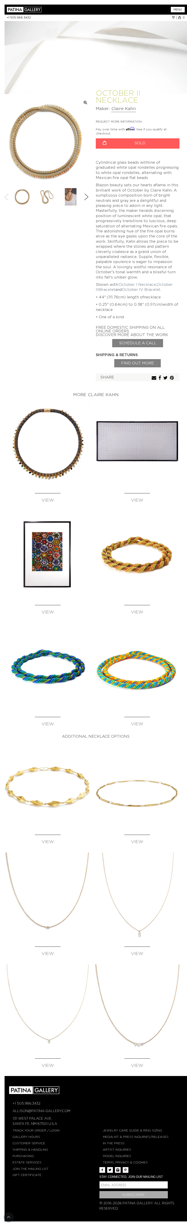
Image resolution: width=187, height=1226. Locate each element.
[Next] (86, 197)
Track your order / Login (36, 1130)
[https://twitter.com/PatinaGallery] (110, 1170)
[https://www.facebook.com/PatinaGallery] (102, 1170)
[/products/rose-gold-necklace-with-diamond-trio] (137, 1009)
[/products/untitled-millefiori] (47, 555)
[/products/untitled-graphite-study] (137, 444)
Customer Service (29, 1143)
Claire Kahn (123, 108)
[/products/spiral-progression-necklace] (137, 667)
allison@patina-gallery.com (41, 1111)
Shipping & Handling (30, 1149)
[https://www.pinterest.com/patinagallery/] (125, 1170)
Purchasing (23, 1156)
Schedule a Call (137, 343)
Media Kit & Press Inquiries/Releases (136, 1137)
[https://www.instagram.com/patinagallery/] (118, 1170)
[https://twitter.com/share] (166, 378)
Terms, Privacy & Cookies (125, 1162)
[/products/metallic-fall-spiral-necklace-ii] (137, 555)
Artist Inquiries (117, 1149)
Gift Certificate (27, 1175)
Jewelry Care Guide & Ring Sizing (132, 1130)
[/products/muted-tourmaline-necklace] (47, 444)
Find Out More (137, 363)
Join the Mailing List (31, 1169)
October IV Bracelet (141, 289)
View (48, 500)
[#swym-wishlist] (174, 17)
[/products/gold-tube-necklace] (137, 785)
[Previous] (7, 197)
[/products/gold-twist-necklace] (47, 785)
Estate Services (27, 1162)
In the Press (114, 1143)
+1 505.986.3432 (19, 17)
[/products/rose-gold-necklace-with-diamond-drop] (47, 1009)
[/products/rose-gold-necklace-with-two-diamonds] (137, 897)
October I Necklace (137, 284)
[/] (50, 9)
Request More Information (119, 121)
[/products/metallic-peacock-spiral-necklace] (47, 667)
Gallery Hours (26, 1137)
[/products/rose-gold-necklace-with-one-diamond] (47, 897)
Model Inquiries (117, 1156)
